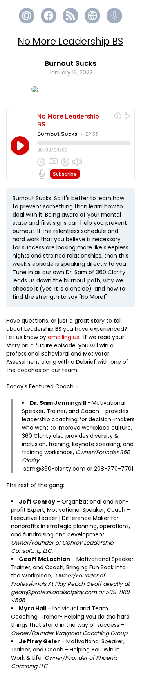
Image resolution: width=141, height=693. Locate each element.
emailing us (63, 337)
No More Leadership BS (70, 41)
